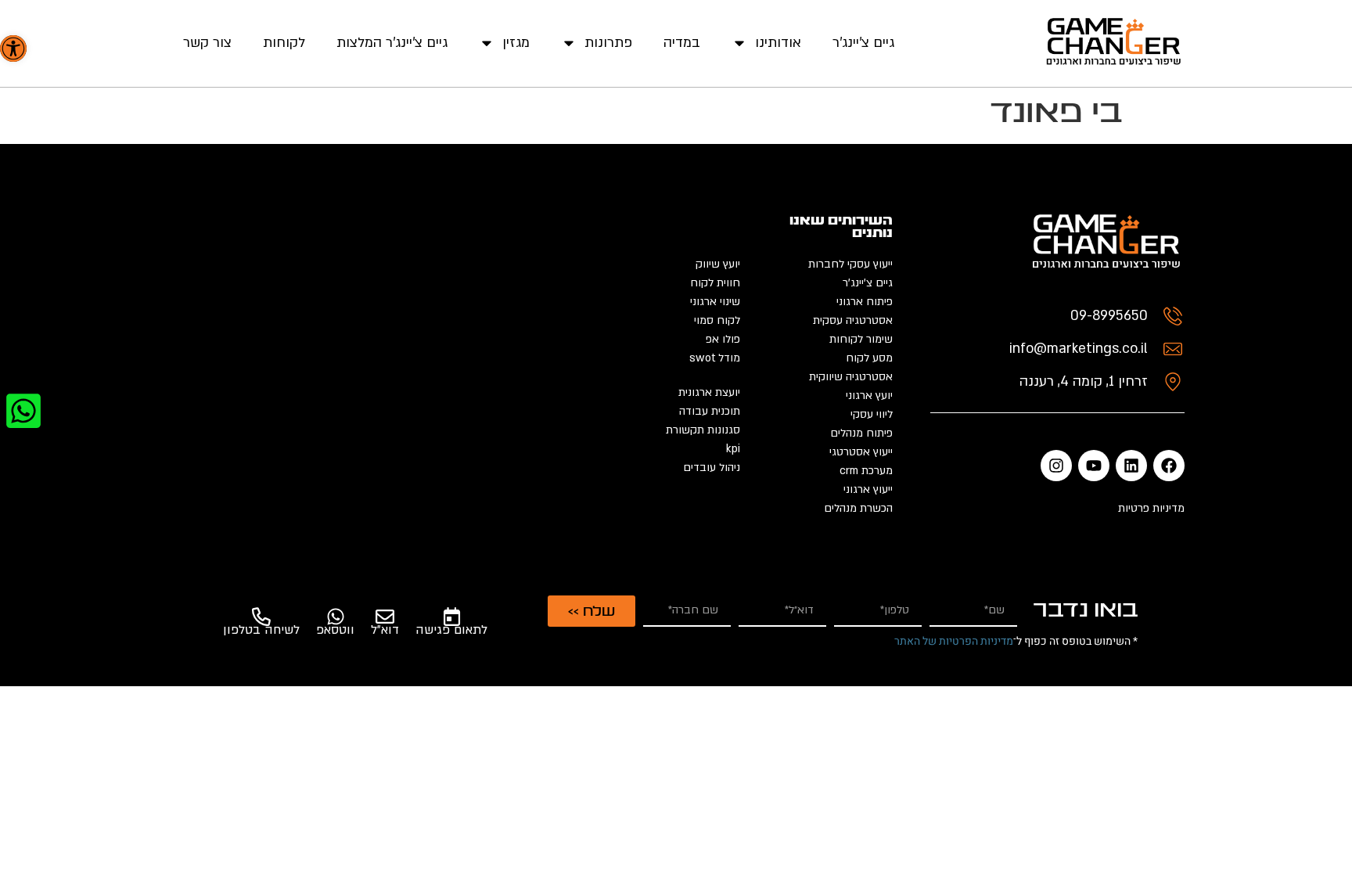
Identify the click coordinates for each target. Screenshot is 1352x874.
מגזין (516, 43)
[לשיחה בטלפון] (261, 616)
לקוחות (284, 43)
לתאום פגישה (451, 629)
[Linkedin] (1131, 465)
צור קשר (207, 43)
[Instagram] (1056, 465)
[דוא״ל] (385, 616)
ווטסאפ (335, 629)
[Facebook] (1169, 465)
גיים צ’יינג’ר (863, 43)
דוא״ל (385, 629)
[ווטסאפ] (335, 616)
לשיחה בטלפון (261, 629)
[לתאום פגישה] (451, 616)
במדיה (681, 43)
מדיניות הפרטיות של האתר (953, 641)
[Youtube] (1093, 465)
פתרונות (608, 43)
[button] (13, 48)
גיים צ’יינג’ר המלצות (392, 43)
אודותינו (778, 43)
